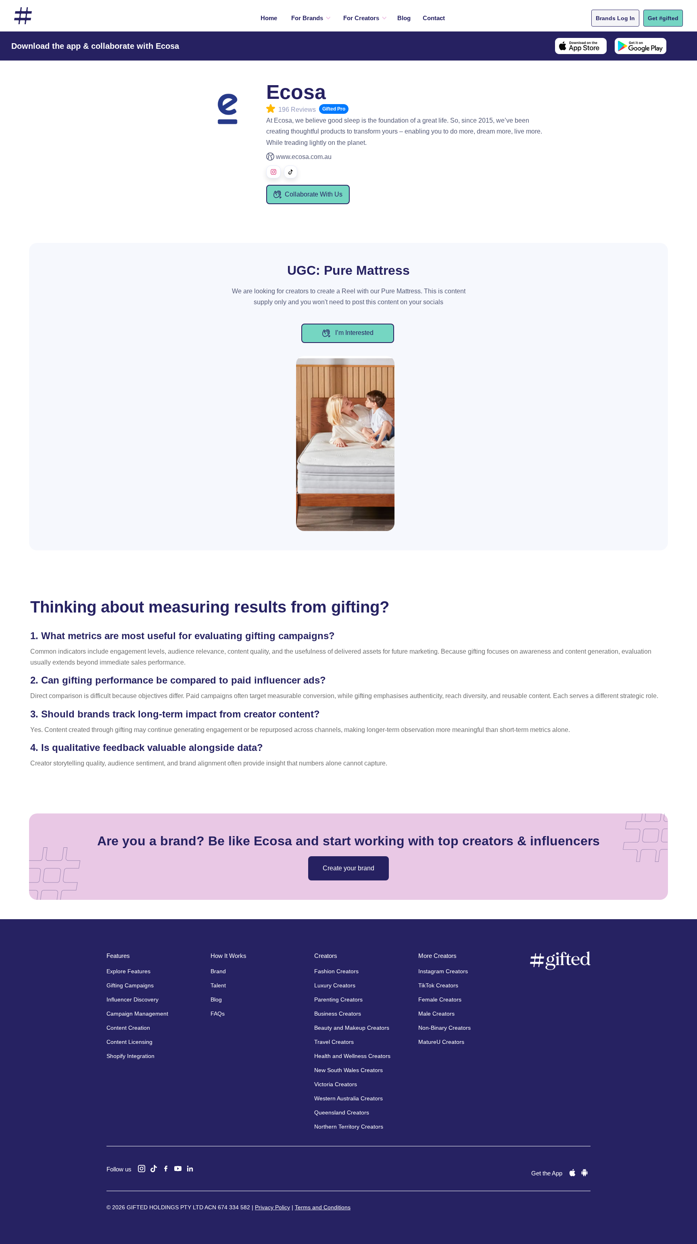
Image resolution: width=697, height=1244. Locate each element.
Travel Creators (334, 1042)
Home (269, 18)
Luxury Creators (334, 985)
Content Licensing (129, 1042)
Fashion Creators (336, 971)
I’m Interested (354, 332)
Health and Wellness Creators (352, 1056)
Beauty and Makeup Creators (351, 1027)
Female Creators (439, 999)
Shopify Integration (130, 1056)
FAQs (218, 1013)
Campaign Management (137, 1013)
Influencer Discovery (132, 999)
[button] (309, 18)
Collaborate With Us (313, 194)
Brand (218, 971)
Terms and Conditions (323, 1207)
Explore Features (128, 971)
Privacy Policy (272, 1207)
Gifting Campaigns (130, 985)
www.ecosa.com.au (304, 156)
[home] (23, 16)
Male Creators (436, 1013)
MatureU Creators (441, 1042)
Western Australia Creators (348, 1098)
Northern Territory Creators (348, 1126)
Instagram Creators (443, 971)
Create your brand (348, 868)
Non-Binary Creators (444, 1027)
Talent (218, 985)
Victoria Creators (335, 1084)
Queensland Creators (341, 1112)
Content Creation (128, 1027)
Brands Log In (615, 18)
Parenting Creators (338, 999)
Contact (434, 18)
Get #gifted (663, 18)
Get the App (546, 1173)
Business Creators (337, 1013)
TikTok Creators (438, 985)
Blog (404, 18)
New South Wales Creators (348, 1070)
